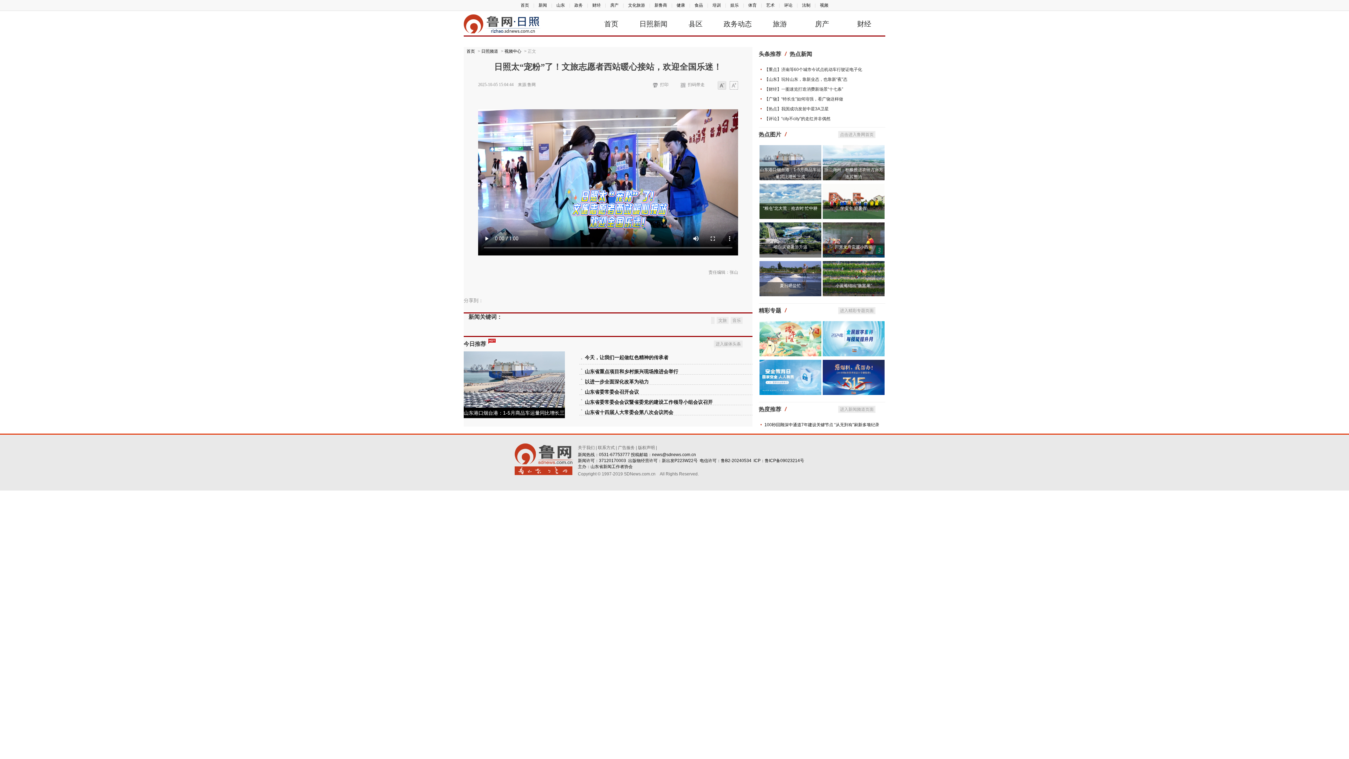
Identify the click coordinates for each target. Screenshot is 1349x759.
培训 (716, 5)
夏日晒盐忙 (790, 285)
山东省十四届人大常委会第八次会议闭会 (629, 412)
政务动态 (738, 24)
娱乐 (734, 5)
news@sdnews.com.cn (674, 454)
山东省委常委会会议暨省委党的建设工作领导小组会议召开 (649, 402)
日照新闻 (653, 24)
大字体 (734, 86)
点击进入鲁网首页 (857, 134)
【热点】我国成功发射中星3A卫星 (796, 108)
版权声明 (646, 447)
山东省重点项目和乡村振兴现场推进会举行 (631, 371)
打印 (664, 84)
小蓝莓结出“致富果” (853, 285)
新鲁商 (660, 5)
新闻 (543, 5)
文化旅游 (636, 5)
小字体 (722, 86)
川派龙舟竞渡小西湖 (854, 247)
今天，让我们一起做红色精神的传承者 (627, 357)
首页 (525, 5)
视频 (824, 5)
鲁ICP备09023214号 (784, 460)
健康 (681, 5)
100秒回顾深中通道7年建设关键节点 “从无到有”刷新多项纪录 (821, 424)
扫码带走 (696, 84)
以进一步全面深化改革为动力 (617, 381)
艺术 (770, 5)
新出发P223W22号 (680, 460)
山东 (560, 5)
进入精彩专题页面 (857, 310)
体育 (752, 5)
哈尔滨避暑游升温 (790, 247)
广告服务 (626, 447)
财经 (596, 5)
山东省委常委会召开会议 (612, 392)
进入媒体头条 (728, 344)
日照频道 (489, 51)
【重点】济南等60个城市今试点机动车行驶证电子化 (813, 69)
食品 (699, 5)
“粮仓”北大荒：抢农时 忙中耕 (790, 208)
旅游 (780, 24)
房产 (614, 5)
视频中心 (512, 51)
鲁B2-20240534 (736, 460)
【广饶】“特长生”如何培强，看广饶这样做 (803, 99)
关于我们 (586, 447)
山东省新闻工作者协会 (612, 466)
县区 (696, 24)
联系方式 (606, 447)
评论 (788, 5)
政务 (578, 5)
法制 (806, 5)
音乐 (736, 320)
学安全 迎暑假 (853, 208)
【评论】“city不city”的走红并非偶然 (797, 118)
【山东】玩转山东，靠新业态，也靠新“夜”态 (805, 79)
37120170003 (612, 460)
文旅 (722, 320)
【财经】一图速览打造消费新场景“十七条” (803, 89)
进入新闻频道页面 (857, 409)
